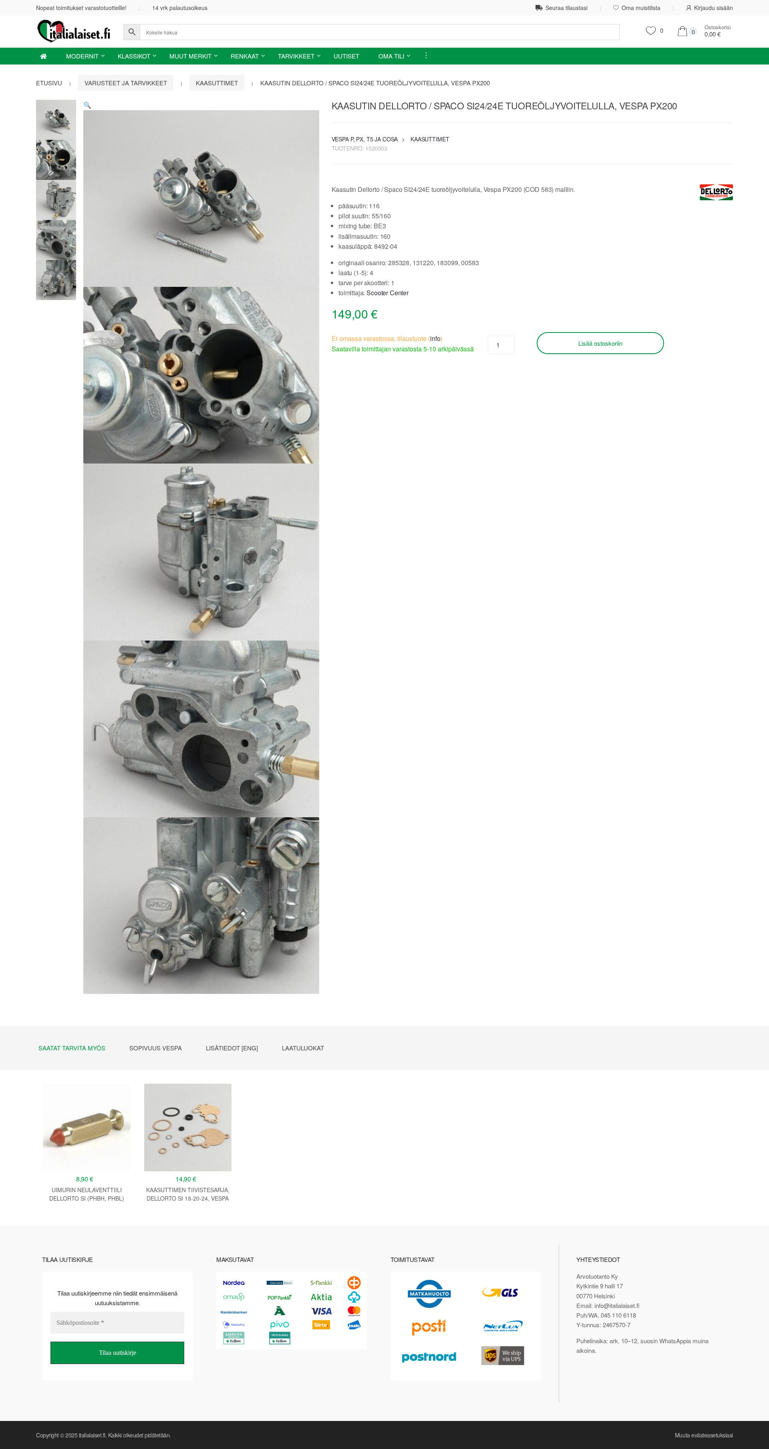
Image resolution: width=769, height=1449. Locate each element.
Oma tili (391, 56)
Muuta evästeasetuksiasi (704, 1435)
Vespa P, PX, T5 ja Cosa (365, 139)
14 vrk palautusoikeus (179, 8)
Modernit (82, 56)
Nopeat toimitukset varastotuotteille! (81, 8)
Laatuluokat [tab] (303, 1048)
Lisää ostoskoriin (600, 343)
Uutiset (346, 56)
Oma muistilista (641, 8)
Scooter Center (387, 292)
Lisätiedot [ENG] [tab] (232, 1048)
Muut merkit (190, 56)
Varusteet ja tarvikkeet (126, 83)
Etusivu (49, 83)
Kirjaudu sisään (713, 8)
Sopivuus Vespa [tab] (155, 1048)
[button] (87, 104)
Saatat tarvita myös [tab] (71, 1048)
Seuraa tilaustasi (567, 8)
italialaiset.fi (92, 1435)
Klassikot (134, 56)
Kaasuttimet (217, 83)
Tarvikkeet (296, 56)
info (435, 338)
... (423, 55)
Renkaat (245, 56)
